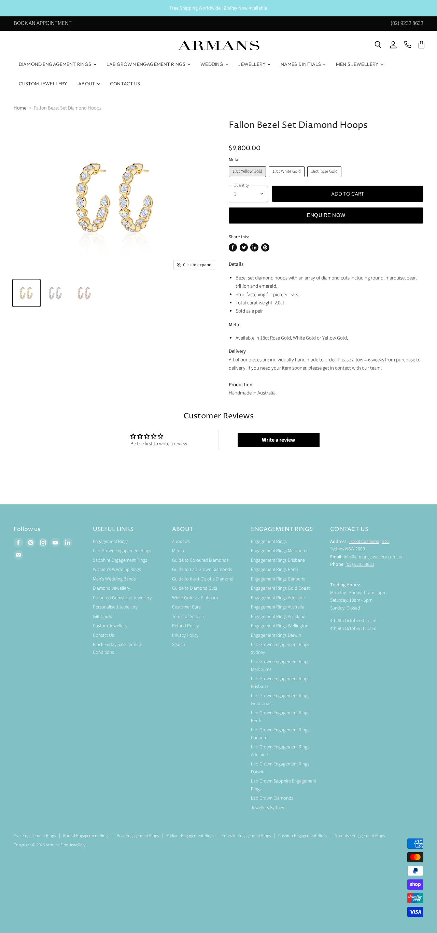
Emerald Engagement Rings (246, 836)
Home (20, 108)
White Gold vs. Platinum (195, 597)
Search (178, 644)
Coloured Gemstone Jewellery (122, 597)
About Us (181, 541)
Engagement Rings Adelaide (278, 597)
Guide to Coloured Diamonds (200, 560)
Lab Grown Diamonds (272, 798)
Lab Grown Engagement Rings (147, 64)
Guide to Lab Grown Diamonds (202, 569)
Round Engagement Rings (86, 836)
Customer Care (186, 607)
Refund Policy (185, 625)
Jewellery (252, 64)
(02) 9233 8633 (407, 23)
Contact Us (125, 84)
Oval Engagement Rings (35, 836)
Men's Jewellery (357, 64)
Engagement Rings (111, 541)
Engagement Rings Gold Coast (280, 588)
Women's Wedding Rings (117, 569)
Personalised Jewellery (115, 607)
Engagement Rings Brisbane (278, 560)
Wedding (212, 64)
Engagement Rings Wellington (279, 625)
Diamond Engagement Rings (56, 64)
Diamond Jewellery (111, 588)
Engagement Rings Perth (274, 569)
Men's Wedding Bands (114, 579)
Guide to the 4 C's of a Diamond (203, 579)
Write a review (278, 440)
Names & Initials (301, 64)
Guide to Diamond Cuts (194, 588)
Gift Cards (102, 616)
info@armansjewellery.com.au (373, 557)
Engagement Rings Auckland (278, 616)
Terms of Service (188, 616)
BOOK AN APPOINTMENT (43, 23)
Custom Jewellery (43, 84)
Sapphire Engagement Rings (120, 560)
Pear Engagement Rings (138, 836)
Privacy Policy (185, 635)
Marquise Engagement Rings (360, 836)
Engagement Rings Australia (277, 607)
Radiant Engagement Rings (190, 836)
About (87, 84)
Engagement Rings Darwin (276, 635)
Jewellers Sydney (267, 807)
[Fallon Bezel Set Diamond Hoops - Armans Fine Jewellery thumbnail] (26, 292)
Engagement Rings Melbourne (280, 550)
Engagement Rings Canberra (278, 579)
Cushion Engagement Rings (302, 836)
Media (178, 550)
